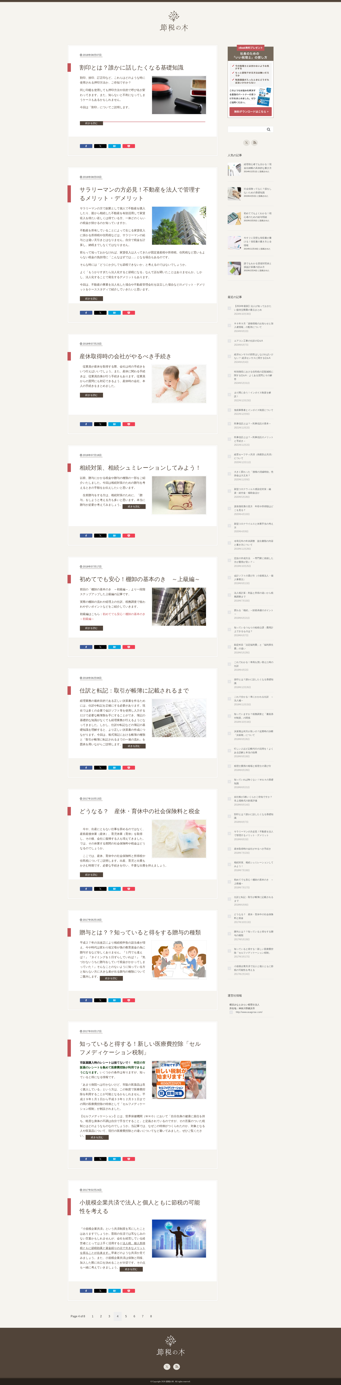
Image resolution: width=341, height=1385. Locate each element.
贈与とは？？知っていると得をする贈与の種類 (140, 932)
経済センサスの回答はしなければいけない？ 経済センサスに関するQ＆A (253, 356)
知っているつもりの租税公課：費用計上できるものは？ (253, 629)
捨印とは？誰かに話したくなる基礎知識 (253, 681)
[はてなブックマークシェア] (114, 146)
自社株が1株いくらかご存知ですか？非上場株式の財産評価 (253, 799)
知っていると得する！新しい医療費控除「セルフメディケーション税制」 (140, 1048)
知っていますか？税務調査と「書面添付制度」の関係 (253, 716)
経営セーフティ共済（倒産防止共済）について (253, 456)
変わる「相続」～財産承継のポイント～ (253, 612)
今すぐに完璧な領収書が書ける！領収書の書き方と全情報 (258, 242)
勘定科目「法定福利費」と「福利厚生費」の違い (253, 646)
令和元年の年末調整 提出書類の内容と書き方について (253, 543)
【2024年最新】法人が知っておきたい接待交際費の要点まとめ (252, 308)
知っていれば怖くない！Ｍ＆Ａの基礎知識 (253, 781)
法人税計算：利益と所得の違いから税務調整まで (253, 595)
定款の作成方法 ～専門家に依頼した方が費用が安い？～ (253, 560)
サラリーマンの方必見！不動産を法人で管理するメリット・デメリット (140, 193)
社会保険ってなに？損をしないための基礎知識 (258, 190)
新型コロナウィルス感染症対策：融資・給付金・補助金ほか (252, 491)
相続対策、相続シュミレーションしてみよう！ (140, 468)
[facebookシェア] (86, 146)
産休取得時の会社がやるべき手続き (126, 356)
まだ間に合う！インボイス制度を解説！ (252, 394)
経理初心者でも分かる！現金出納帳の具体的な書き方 (258, 166)
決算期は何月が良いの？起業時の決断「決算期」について (253, 733)
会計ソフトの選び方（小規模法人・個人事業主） (253, 577)
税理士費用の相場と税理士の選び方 (252, 766)
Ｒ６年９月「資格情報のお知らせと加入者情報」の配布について (253, 325)
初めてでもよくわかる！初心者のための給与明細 (258, 215)
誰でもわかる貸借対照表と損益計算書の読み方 (258, 265)
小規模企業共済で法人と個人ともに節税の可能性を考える (140, 1206)
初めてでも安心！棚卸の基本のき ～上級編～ (140, 579)
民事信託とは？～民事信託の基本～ (252, 423)
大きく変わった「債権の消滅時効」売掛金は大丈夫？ (253, 474)
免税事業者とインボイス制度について (253, 410)
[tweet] (100, 146)
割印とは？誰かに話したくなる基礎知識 (131, 67)
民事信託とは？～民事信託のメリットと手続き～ (253, 439)
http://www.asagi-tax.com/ (249, 1012)
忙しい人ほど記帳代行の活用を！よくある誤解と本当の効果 (253, 750)
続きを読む (91, 123)
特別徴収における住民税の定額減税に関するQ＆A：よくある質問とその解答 (253, 375)
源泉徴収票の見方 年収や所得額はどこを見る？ (253, 508)
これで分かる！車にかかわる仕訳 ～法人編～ (253, 699)
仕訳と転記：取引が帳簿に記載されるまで (134, 690)
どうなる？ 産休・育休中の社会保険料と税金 (140, 811)
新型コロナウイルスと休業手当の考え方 (253, 525)
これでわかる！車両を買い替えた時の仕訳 (253, 664)
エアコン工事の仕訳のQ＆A (248, 340)
